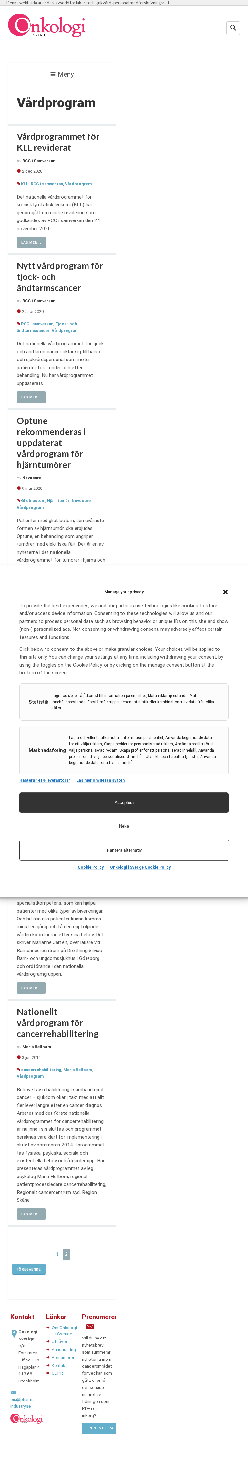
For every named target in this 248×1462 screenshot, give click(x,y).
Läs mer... (31, 242)
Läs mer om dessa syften (101, 780)
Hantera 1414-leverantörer (44, 780)
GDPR (57, 1373)
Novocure (81, 500)
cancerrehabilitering (41, 1069)
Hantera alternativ (124, 850)
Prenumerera (64, 1357)
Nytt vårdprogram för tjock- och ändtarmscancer (60, 276)
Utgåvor (59, 1341)
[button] (225, 592)
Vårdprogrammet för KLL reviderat (58, 142)
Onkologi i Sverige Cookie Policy (140, 867)
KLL (25, 183)
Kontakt (59, 1365)
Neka (124, 826)
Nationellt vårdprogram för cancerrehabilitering (57, 1022)
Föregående (29, 1269)
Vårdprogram (78, 183)
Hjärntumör (58, 500)
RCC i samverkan (47, 183)
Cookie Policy (91, 867)
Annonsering (64, 1349)
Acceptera (124, 802)
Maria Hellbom (77, 1069)
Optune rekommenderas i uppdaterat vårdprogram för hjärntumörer (51, 442)
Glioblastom (33, 500)
